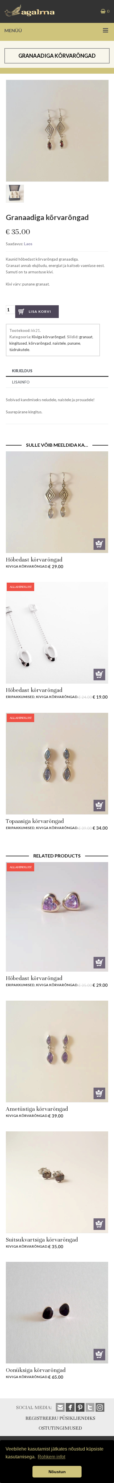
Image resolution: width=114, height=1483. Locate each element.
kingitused (18, 343)
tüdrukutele (19, 349)
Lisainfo (21, 382)
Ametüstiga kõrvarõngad (37, 1109)
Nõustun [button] (57, 1471)
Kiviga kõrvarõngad (48, 337)
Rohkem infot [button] (51, 1456)
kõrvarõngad (40, 343)
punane (74, 343)
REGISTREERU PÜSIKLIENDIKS (60, 1418)
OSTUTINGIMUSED (60, 1428)
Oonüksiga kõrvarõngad (35, 1370)
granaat (85, 337)
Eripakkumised (20, 697)
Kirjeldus (22, 370)
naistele (59, 343)
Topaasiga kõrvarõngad (35, 821)
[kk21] (15, 194)
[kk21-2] (57, 83)
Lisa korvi (40, 311)
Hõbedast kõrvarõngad (34, 559)
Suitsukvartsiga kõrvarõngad (42, 1239)
